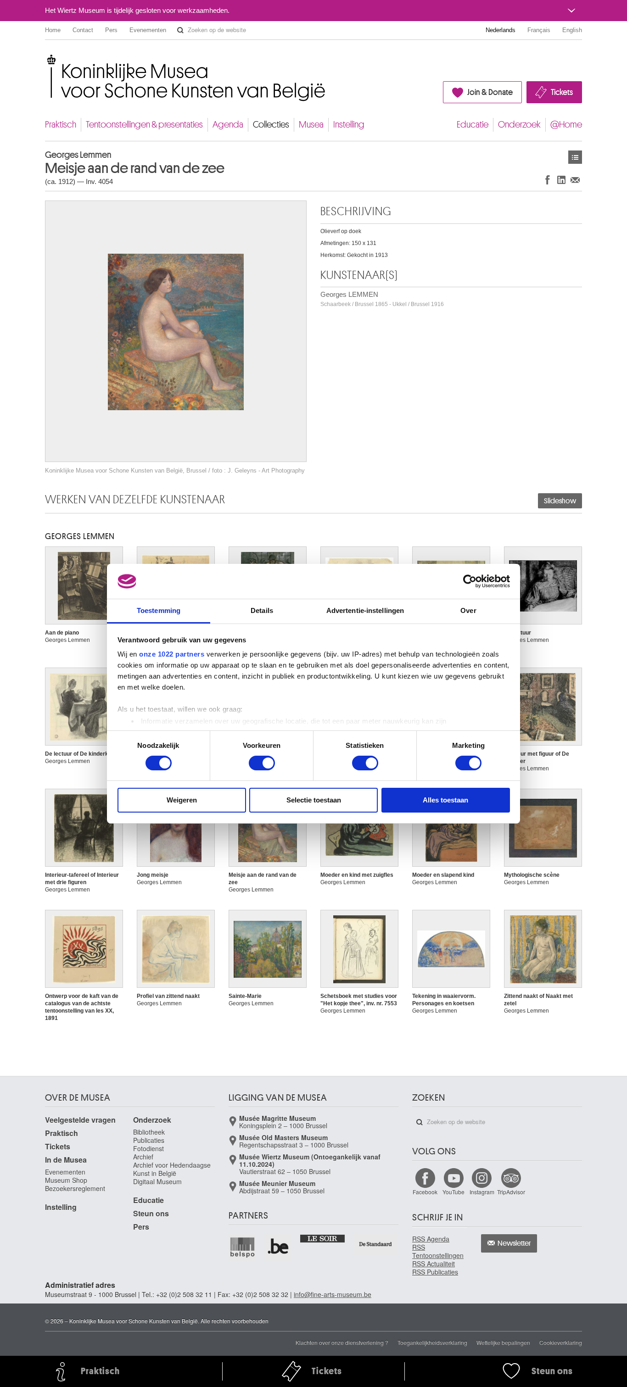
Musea (311, 124)
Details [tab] (262, 610)
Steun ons (151, 1213)
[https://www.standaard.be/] (375, 1244)
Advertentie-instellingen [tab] (365, 610)
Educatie (472, 124)
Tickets (562, 92)
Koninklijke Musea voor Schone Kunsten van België (47, 59)
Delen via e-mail (575, 179)
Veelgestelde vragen (80, 1119)
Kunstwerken (575, 157)
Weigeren (182, 800)
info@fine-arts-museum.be (332, 1294)
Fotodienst (148, 1148)
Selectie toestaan (313, 800)
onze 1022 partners (171, 654)
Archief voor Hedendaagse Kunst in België (172, 1169)
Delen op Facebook (547, 179)
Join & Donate (490, 92)
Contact (83, 30)
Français (538, 30)
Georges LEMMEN (382, 298)
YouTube (453, 1192)
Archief (143, 1157)
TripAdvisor (511, 1192)
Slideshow (560, 501)
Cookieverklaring (560, 1342)
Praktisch (60, 124)
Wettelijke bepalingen (503, 1342)
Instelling (348, 124)
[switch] (262, 763)
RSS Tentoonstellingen (438, 1251)
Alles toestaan (445, 800)
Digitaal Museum (157, 1181)
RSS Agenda (430, 1239)
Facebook (425, 1192)
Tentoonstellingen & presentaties (144, 124)
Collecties (271, 124)
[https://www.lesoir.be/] (323, 1237)
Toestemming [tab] (158, 610)
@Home (566, 124)
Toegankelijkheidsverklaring (432, 1342)
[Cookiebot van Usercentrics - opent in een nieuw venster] (470, 581)
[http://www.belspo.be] (243, 1247)
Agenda (228, 124)
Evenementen (147, 30)
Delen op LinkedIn (561, 179)
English (572, 30)
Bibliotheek (149, 1132)
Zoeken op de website (180, 30)
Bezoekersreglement (75, 1188)
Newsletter (514, 1243)
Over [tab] (468, 610)
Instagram (482, 1192)
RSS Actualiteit (433, 1263)
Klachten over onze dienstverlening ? (342, 1342)
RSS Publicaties (435, 1272)
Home (53, 30)
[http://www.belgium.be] (278, 1247)
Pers (111, 30)
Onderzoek (519, 124)
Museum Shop (66, 1180)
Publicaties (148, 1140)
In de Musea (66, 1159)
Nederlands (500, 30)
